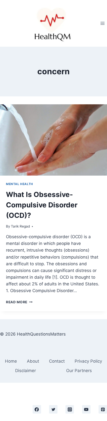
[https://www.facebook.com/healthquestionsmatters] (37, 409)
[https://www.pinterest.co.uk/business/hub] (103, 409)
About (33, 361)
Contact (57, 361)
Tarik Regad (20, 226)
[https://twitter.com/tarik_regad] (53, 409)
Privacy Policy (88, 361)
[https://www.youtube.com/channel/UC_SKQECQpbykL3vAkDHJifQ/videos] (86, 409)
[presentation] (53, 140)
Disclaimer (25, 370)
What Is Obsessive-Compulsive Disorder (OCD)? (41, 205)
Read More (19, 302)
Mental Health (19, 184)
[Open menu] (102, 23)
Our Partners (79, 370)
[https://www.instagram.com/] (69, 409)
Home (11, 361)
